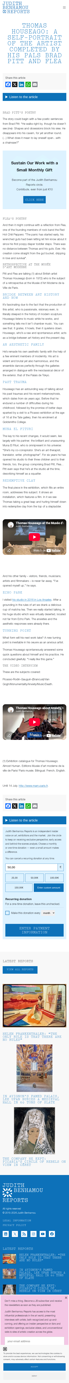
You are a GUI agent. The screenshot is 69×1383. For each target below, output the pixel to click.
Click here (34, 200)
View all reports (20, 970)
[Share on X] (14, 84)
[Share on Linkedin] (21, 84)
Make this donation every (26, 913)
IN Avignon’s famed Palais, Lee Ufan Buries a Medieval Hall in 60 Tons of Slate (31, 1099)
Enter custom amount (48, 887)
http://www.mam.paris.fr (33, 786)
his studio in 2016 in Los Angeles (31, 600)
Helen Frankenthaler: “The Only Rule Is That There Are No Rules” (32, 1037)
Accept (34, 1367)
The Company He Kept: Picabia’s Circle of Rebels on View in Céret (34, 1162)
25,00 (15, 877)
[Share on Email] (35, 84)
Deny (34, 1376)
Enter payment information (34, 930)
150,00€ (19, 887)
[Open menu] (64, 7)
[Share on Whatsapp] (28, 84)
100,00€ (54, 877)
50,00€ (34, 877)
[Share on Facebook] (8, 84)
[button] (5, 1349)
